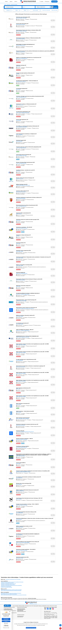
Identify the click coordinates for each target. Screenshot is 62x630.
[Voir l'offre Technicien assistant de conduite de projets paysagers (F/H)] (31, 222)
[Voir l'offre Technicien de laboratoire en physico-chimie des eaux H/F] (31, 426)
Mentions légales (21, 605)
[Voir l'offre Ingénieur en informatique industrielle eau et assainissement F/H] (31, 60)
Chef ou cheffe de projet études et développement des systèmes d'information (13, 594)
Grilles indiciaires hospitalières (21, 609)
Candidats (41, 1)
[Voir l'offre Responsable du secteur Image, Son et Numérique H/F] (31, 310)
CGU (30, 605)
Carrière (15, 1)
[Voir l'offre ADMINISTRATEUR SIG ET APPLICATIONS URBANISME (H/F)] (31, 338)
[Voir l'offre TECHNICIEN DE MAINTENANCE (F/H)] (31, 114)
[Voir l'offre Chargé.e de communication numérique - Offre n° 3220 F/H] (31, 506)
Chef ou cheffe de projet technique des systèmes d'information (11, 590)
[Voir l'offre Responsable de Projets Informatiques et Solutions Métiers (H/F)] (31, 32)
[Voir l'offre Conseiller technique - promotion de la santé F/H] (31, 172)
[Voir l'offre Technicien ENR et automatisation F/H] (31, 215)
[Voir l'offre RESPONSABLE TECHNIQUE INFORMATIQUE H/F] (31, 46)
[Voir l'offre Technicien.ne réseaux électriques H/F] (31, 237)
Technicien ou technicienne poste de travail (8, 584)
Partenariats (27, 605)
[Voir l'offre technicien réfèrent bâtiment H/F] (31, 193)
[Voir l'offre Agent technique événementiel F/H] (31, 419)
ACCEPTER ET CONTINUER (6, 619)
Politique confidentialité (42, 605)
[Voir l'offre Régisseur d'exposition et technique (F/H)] (31, 267)
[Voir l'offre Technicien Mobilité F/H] (31, 274)
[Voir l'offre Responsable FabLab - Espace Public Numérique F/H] (31, 302)
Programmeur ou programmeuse (6, 586)
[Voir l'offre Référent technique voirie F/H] (31, 186)
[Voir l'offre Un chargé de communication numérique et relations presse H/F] (31, 479)
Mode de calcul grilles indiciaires (21, 611)
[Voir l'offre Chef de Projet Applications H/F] (31, 121)
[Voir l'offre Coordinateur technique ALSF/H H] (31, 448)
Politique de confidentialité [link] (6, 625)
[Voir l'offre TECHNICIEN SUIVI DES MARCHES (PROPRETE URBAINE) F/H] (31, 536)
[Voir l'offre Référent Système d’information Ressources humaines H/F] (31, 492)
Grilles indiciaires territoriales (21, 608)
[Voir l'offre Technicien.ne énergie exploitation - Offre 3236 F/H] (31, 552)
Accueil (5, 4)
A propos (48, 605)
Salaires (11, 1)
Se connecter (55, 1)
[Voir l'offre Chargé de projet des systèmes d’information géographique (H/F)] (31, 149)
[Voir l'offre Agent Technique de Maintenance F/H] (31, 390)
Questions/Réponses (20, 616)
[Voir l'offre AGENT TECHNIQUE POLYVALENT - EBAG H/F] (31, 331)
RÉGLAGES (6, 623)
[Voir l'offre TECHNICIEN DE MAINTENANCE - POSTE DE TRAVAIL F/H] (31, 83)
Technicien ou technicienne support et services (8, 583)
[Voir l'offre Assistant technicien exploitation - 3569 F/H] (31, 441)
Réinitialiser (55, 7)
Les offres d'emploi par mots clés (8, 609)
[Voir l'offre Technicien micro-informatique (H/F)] (31, 19)
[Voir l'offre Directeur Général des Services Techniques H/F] (31, 180)
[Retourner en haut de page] (60, 625)
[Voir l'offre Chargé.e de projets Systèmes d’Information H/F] (31, 75)
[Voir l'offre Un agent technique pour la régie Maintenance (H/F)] (31, 361)
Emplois (6, 1)
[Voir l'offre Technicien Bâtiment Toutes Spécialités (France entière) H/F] (31, 544)
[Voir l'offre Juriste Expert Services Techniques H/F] (31, 157)
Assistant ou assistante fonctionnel (6, 587)
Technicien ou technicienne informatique (7, 582)
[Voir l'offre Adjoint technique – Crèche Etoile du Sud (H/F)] (31, 413)
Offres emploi (8, 4)
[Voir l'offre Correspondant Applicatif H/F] (31, 91)
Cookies (55, 605)
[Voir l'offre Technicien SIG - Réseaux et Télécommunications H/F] (31, 106)
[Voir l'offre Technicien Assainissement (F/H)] (31, 559)
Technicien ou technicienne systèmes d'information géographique (11, 585)
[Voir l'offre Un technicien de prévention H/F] (31, 325)
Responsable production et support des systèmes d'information (11, 593)
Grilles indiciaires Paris (20, 610)
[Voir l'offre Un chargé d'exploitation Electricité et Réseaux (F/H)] (31, 514)
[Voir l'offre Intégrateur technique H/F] (31, 67)
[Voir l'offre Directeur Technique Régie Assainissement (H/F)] (31, 164)
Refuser (6, 621)
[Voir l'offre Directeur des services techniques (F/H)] (31, 485)
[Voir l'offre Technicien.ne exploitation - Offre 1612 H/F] (31, 229)
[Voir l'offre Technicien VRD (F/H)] (31, 433)
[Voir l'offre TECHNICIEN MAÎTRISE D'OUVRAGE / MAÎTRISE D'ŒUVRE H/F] (31, 295)
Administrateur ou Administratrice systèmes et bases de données (11, 589)
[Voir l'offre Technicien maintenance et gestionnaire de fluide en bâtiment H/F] (31, 200)
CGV (32, 605)
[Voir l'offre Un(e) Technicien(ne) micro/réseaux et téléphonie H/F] (31, 135)
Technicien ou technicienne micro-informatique (13, 579)
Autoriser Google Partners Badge (31, 627)
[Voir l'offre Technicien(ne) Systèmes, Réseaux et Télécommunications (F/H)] (31, 40)
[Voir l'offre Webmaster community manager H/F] (31, 288)
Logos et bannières (15, 605)
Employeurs (47, 1)
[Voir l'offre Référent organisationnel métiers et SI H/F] (31, 528)
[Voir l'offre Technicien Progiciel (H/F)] (31, 142)
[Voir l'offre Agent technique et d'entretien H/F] (31, 406)
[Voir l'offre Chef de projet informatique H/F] (31, 25)
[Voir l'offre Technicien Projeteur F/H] (31, 245)
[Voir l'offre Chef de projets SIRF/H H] (31, 465)
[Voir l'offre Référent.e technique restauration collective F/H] (31, 317)
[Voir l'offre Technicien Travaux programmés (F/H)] (31, 252)
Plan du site (52, 605)
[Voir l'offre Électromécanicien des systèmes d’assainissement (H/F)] (31, 207)
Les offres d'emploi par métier (8, 608)
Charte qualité (36, 605)
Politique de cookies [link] (6, 627)
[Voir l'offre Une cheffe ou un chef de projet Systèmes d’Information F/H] (31, 128)
